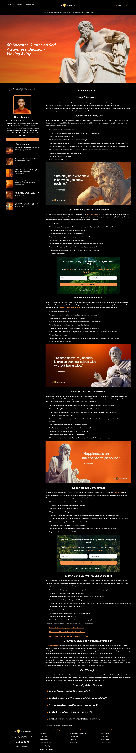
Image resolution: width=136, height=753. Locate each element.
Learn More (22, 139)
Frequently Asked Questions (78, 733)
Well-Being (43, 733)
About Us (73, 739)
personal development (94, 214)
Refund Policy (105, 739)
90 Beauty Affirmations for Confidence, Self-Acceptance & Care (27, 159)
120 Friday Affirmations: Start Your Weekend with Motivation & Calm (27, 204)
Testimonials (74, 736)
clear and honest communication (70, 307)
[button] (120, 5)
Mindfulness (43, 736)
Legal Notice (105, 733)
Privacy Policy (105, 736)
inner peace (118, 492)
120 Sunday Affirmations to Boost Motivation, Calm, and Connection (27, 181)
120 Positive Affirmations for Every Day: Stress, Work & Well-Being (27, 170)
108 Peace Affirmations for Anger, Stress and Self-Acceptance (27, 148)
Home (44, 12)
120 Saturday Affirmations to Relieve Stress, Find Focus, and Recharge (27, 192)
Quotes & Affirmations (53, 12)
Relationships (44, 739)
